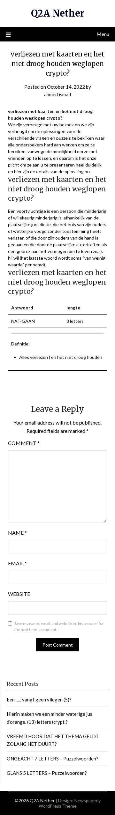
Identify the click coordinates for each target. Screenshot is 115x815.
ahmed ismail (57, 94)
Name (17, 533)
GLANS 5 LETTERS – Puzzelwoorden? (47, 773)
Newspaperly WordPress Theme (70, 803)
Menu (102, 34)
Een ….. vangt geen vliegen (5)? (39, 699)
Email (17, 563)
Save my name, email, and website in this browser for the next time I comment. (59, 626)
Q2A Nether (57, 13)
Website (19, 594)
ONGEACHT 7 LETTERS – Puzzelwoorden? (52, 758)
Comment (24, 443)
